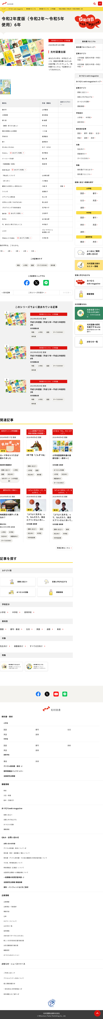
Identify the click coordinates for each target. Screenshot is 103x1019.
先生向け (10, 474)
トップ (3, 8)
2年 (9, 251)
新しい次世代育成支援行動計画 (14, 940)
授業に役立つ (5, 470)
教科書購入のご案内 (10, 994)
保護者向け (57, 478)
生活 (97, 133)
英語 (79, 138)
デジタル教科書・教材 (12, 766)
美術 (93, 138)
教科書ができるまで (85, 169)
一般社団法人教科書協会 (12, 989)
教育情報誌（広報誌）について (14, 867)
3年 (17, 251)
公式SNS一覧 (8, 926)
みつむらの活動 (59, 470)
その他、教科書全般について (13, 862)
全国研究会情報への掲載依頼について (16, 872)
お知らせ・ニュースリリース (13, 964)
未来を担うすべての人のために (14, 935)
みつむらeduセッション (11, 955)
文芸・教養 (7, 795)
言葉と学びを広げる (85, 97)
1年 (1, 251)
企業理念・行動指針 (10, 906)
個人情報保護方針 (9, 983)
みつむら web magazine (16, 8)
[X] (36, 283)
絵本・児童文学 (9, 800)
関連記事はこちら (63, 548)
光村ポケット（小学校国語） (10, 480)
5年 (32, 251)
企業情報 (5, 895)
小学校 (25, 265)
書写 (95, 193)
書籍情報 (80, 106)
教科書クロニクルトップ (85, 47)
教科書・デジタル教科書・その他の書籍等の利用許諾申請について (25, 858)
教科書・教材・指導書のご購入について (17, 853)
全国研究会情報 (9, 776)
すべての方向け (42, 265)
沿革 (5, 916)
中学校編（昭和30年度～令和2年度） (88, 65)
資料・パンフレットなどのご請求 (16, 887)
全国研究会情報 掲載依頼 (13, 882)
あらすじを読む (17, 153)
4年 (24, 251)
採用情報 (6, 931)
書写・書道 (88, 133)
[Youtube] (56, 694)
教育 (5, 790)
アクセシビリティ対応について (14, 978)
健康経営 (6, 950)
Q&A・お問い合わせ (10, 837)
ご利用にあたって (9, 973)
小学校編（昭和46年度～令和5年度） (88, 59)
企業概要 (6, 902)
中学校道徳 (31, 537)
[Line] (46, 283)
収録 (61, 186)
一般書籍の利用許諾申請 (13, 877)
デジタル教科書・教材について (14, 848)
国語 (32, 265)
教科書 (53, 265)
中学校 (11, 532)
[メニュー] (100, 4)
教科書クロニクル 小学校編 (47, 8)
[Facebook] (27, 283)
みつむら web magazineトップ (88, 81)
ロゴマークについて (10, 921)
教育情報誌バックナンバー (13, 771)
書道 (82, 242)
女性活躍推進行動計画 (11, 945)
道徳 (41, 529)
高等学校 (80, 122)
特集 (18, 265)
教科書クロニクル (31, 8)
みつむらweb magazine (12, 808)
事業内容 (6, 911)
